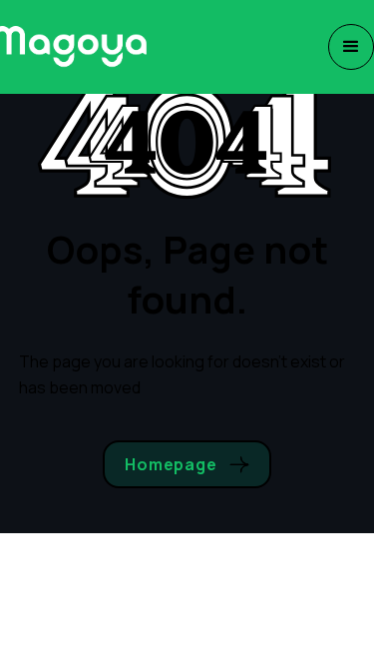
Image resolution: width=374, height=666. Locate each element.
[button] (351, 47)
